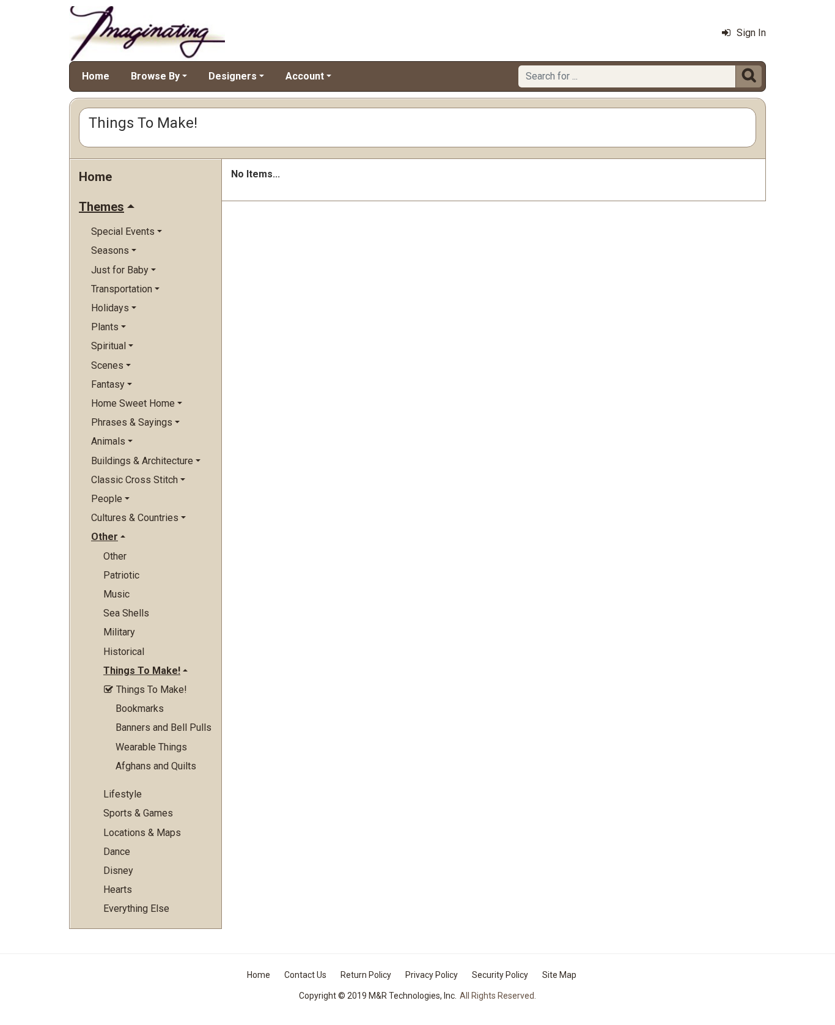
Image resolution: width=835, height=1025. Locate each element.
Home (95, 76)
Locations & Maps (142, 832)
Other (115, 556)
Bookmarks (140, 708)
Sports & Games (138, 813)
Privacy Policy (431, 975)
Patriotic (121, 575)
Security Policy (500, 975)
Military (119, 632)
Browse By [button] (155, 76)
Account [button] (304, 76)
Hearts (117, 889)
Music (116, 594)
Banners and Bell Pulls (164, 727)
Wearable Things (151, 747)
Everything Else (136, 908)
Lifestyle (122, 794)
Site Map (559, 975)
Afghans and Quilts (156, 766)
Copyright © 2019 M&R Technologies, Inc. (378, 996)
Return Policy (365, 975)
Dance (116, 851)
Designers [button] (232, 76)
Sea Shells (126, 613)
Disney (118, 870)
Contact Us (305, 975)
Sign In (751, 33)
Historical (123, 651)
